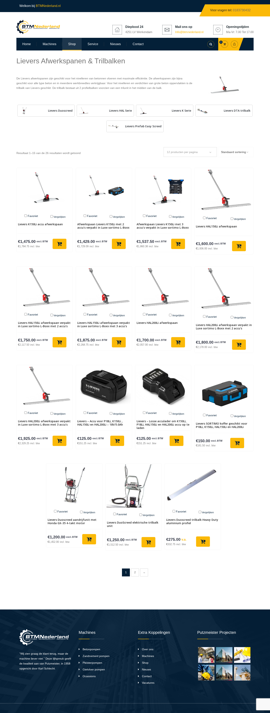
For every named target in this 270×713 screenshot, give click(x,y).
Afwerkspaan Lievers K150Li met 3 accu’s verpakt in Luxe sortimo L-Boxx (163, 225)
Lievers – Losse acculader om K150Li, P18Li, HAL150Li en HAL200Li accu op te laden (163, 424)
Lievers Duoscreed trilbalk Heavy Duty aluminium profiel (192, 521)
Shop (72, 44)
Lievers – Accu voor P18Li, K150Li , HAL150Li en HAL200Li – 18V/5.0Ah (100, 422)
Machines (49, 44)
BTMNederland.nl (48, 6)
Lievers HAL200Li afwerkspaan (157, 323)
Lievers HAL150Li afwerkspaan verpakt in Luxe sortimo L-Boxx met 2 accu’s (44, 324)
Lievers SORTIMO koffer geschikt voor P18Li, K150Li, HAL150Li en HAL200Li (221, 425)
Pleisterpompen (92, 662)
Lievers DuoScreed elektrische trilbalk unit (132, 524)
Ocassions (89, 676)
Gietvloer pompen (94, 669)
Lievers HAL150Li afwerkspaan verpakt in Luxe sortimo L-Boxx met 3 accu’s (103, 324)
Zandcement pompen (96, 656)
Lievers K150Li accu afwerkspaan (40, 224)
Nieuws (115, 44)
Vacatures (148, 682)
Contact (138, 44)
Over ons (147, 649)
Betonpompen (91, 649)
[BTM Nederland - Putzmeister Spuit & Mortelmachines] (38, 26)
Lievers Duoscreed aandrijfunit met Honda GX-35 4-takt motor (72, 521)
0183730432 (242, 10)
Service (93, 44)
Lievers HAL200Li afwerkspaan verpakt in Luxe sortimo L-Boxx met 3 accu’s (44, 422)
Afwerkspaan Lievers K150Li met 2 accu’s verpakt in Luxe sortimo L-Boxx (103, 225)
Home (26, 44)
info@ (189, 32)
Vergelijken (60, 217)
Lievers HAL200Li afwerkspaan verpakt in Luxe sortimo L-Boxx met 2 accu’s (224, 326)
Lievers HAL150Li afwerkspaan (216, 226)
